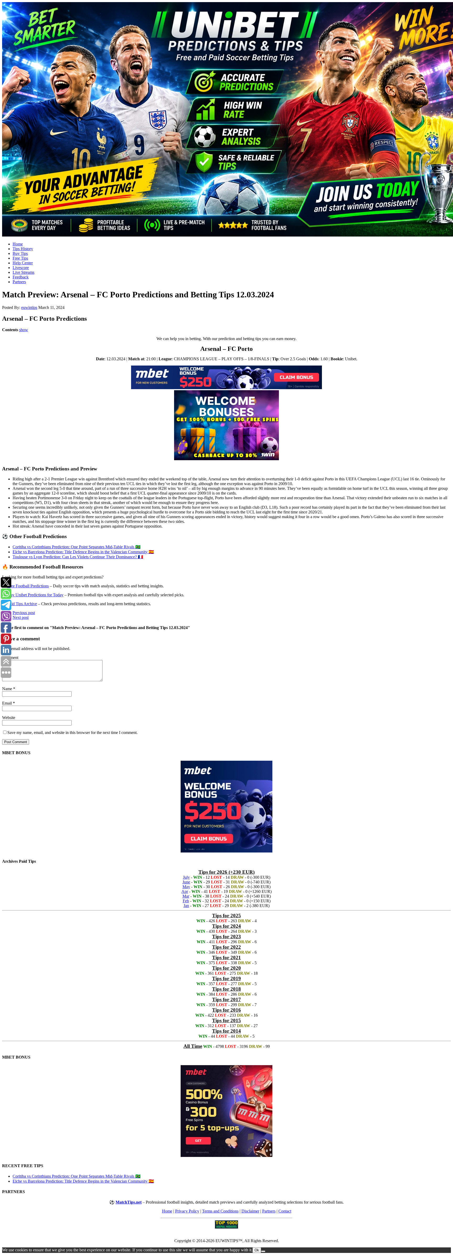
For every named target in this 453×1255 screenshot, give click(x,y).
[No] (263, 1251)
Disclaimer (250, 1211)
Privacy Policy (187, 1211)
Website (8, 717)
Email (7, 703)
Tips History (23, 248)
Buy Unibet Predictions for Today (35, 595)
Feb (186, 901)
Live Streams (23, 272)
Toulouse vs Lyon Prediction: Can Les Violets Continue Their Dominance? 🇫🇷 (78, 557)
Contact (284, 1211)
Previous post (24, 612)
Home (18, 244)
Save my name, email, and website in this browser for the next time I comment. (72, 732)
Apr (184, 891)
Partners (19, 282)
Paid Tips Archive (22, 604)
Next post (21, 617)
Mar (185, 896)
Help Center (23, 263)
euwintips (29, 307)
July (186, 877)
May (186, 886)
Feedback (21, 277)
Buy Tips (20, 253)
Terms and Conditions (220, 1211)
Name (7, 689)
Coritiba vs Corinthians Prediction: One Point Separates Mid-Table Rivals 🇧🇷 (77, 547)
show (23, 330)
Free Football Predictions (28, 586)
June (186, 882)
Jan (186, 905)
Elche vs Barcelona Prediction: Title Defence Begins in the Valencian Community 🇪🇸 (83, 552)
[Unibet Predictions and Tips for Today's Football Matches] (226, 120)
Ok (257, 1250)
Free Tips (20, 258)
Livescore (21, 267)
